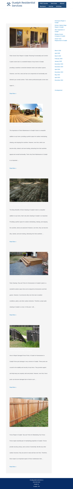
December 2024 (59, 64)
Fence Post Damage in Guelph (21, 350)
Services (54, 3)
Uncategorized (58, 90)
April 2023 (57, 77)
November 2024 (59, 66)
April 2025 (57, 53)
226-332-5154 (36, 482)
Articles (58, 6)
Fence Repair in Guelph (18, 430)
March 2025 (58, 56)
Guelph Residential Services (23, 4)
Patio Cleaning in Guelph (19, 278)
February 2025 (58, 58)
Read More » (13, 93)
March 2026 (58, 50)
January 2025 (58, 61)
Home (51, 6)
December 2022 (59, 80)
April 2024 (57, 69)
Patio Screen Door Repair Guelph (22, 50)
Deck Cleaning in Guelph (19, 205)
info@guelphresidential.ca (36, 480)
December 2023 (59, 72)
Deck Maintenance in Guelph (20, 125)
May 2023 (57, 74)
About (62, 3)
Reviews (43, 6)
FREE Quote (44, 3)
